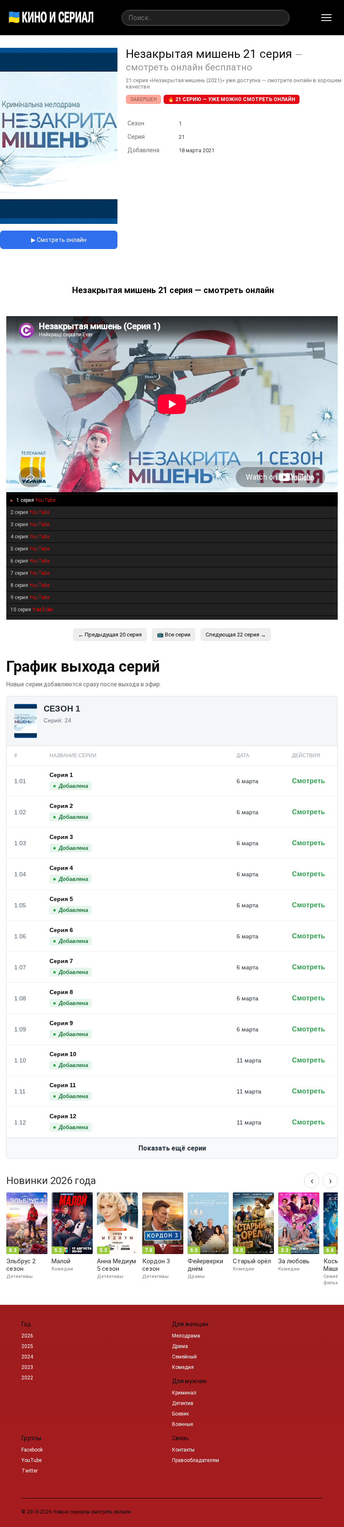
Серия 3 (61, 837)
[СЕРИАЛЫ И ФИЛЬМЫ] (51, 17)
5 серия (30, 549)
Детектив (182, 1403)
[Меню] (326, 17)
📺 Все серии (173, 634)
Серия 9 (61, 1023)
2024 (27, 1357)
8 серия (30, 585)
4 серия (30, 537)
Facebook (32, 1450)
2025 (27, 1346)
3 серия (30, 524)
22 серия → (236, 634)
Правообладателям (195, 1460)
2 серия (30, 512)
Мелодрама (186, 1336)
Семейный (184, 1357)
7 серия (30, 573)
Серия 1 (61, 774)
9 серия (30, 597)
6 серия (30, 561)
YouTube (31, 1460)
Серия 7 (61, 961)
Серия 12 (63, 1116)
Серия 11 (63, 1085)
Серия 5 (61, 899)
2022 (27, 1378)
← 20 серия (110, 634)
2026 (27, 1336)
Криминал (184, 1393)
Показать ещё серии (172, 1148)
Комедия (183, 1367)
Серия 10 (63, 1054)
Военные (182, 1424)
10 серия (31, 610)
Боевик (180, 1414)
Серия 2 (61, 805)
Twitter (29, 1471)
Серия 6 (61, 930)
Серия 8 (61, 992)
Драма (180, 1346)
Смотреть (308, 780)
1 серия (35, 500)
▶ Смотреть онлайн (58, 239)
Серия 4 (61, 868)
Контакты (183, 1450)
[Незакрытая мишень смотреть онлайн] (58, 222)
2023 (27, 1367)
